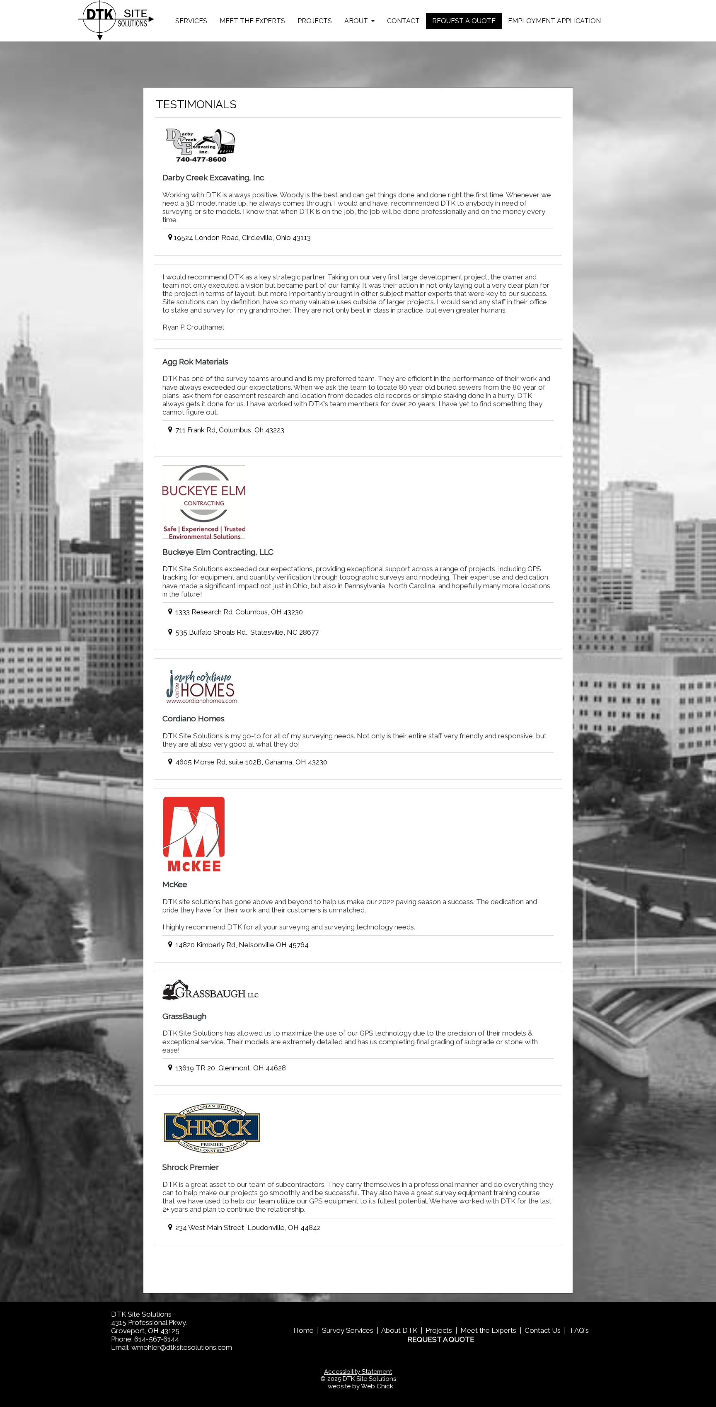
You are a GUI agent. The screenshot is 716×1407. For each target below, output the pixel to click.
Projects (439, 1330)
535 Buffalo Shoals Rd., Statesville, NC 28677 (246, 632)
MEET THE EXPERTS (252, 21)
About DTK (399, 1330)
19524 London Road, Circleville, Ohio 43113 (242, 237)
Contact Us (543, 1330)
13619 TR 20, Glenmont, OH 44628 (230, 1068)
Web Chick (377, 1386)
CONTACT (403, 21)
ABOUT (357, 21)
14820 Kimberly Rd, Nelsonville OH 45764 (241, 945)
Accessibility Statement (358, 1371)
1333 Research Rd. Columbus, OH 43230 (238, 612)
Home (303, 1330)
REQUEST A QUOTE (464, 21)
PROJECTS (315, 21)
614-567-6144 (156, 1339)
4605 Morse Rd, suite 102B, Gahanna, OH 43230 (250, 762)
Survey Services (347, 1330)
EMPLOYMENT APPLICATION (554, 21)
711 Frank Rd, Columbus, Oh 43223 (229, 430)
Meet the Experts (488, 1330)
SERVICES (191, 21)
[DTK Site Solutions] (116, 20)
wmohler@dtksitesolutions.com (181, 1347)
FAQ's (580, 1330)
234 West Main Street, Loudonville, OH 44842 (247, 1227)
